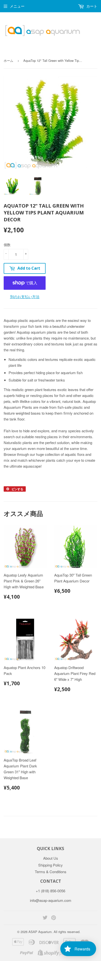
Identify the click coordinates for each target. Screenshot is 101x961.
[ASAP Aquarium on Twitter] (45, 918)
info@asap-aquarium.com (50, 900)
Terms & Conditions (50, 871)
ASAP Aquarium (40, 931)
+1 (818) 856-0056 (50, 890)
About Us (50, 858)
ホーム (8, 60)
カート (91, 6)
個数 (7, 244)
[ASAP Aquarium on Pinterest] (53, 918)
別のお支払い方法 (24, 296)
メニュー (17, 6)
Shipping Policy (50, 865)
